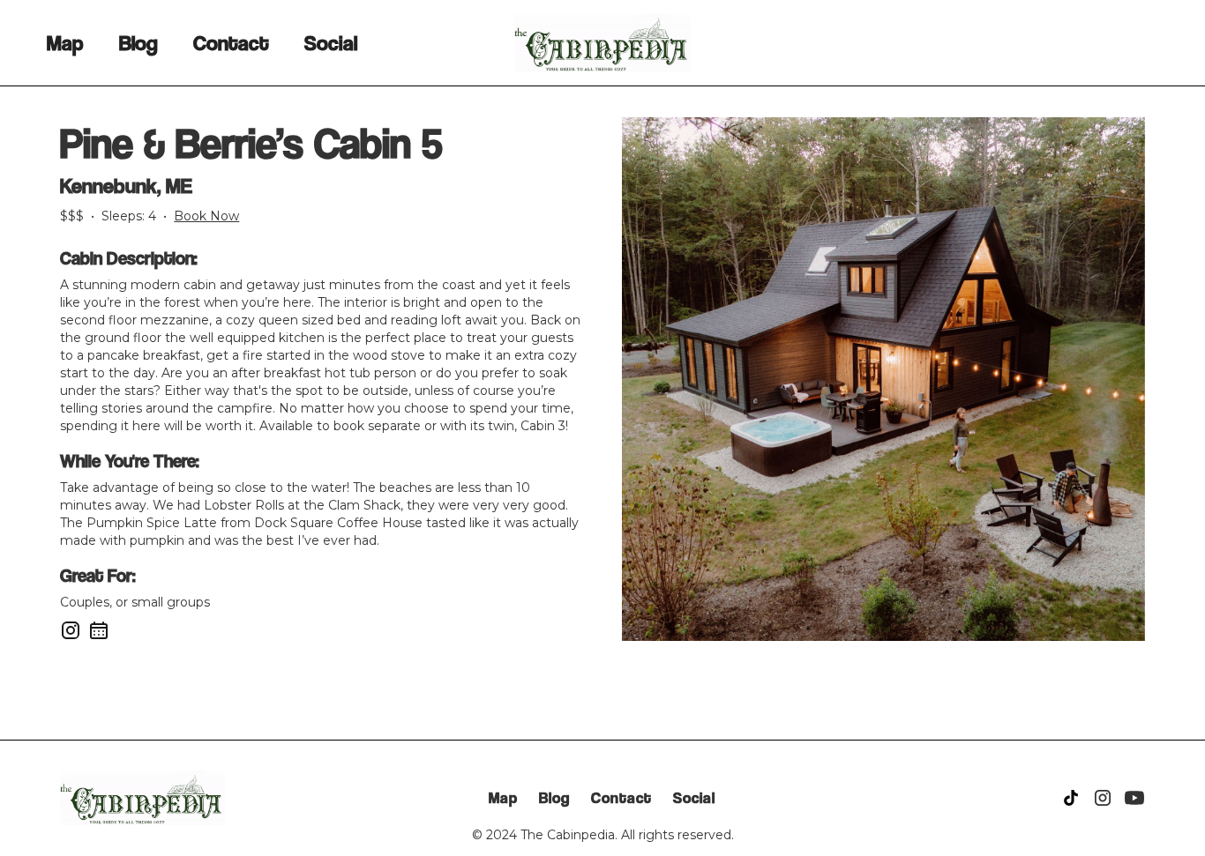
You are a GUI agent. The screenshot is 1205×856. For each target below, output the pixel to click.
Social (330, 43)
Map (65, 43)
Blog (138, 43)
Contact (231, 43)
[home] (602, 42)
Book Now (206, 216)
